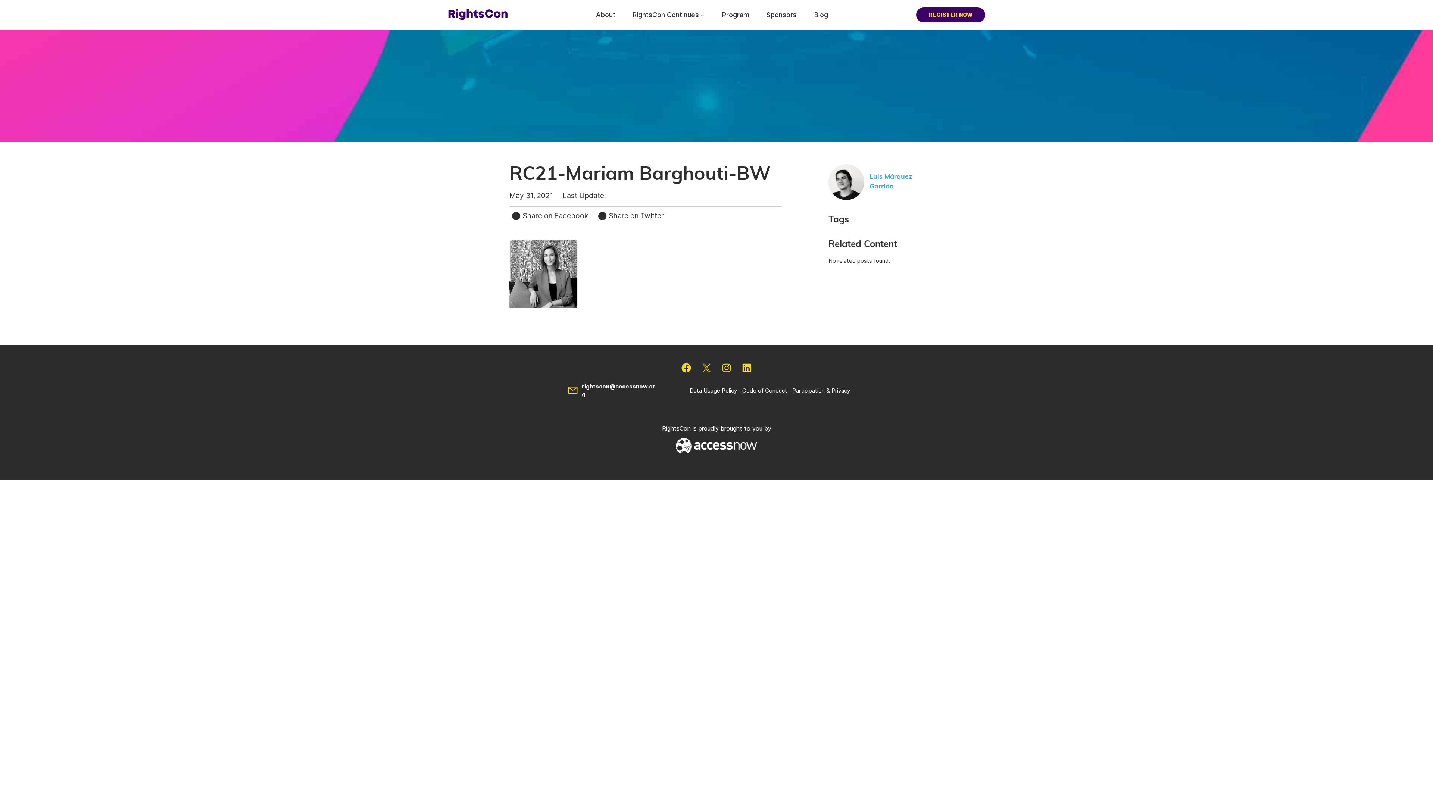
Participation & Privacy (821, 390)
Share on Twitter (635, 215)
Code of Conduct (764, 390)
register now (950, 15)
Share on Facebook (555, 215)
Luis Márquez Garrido (891, 182)
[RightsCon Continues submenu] (702, 15)
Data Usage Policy (713, 390)
